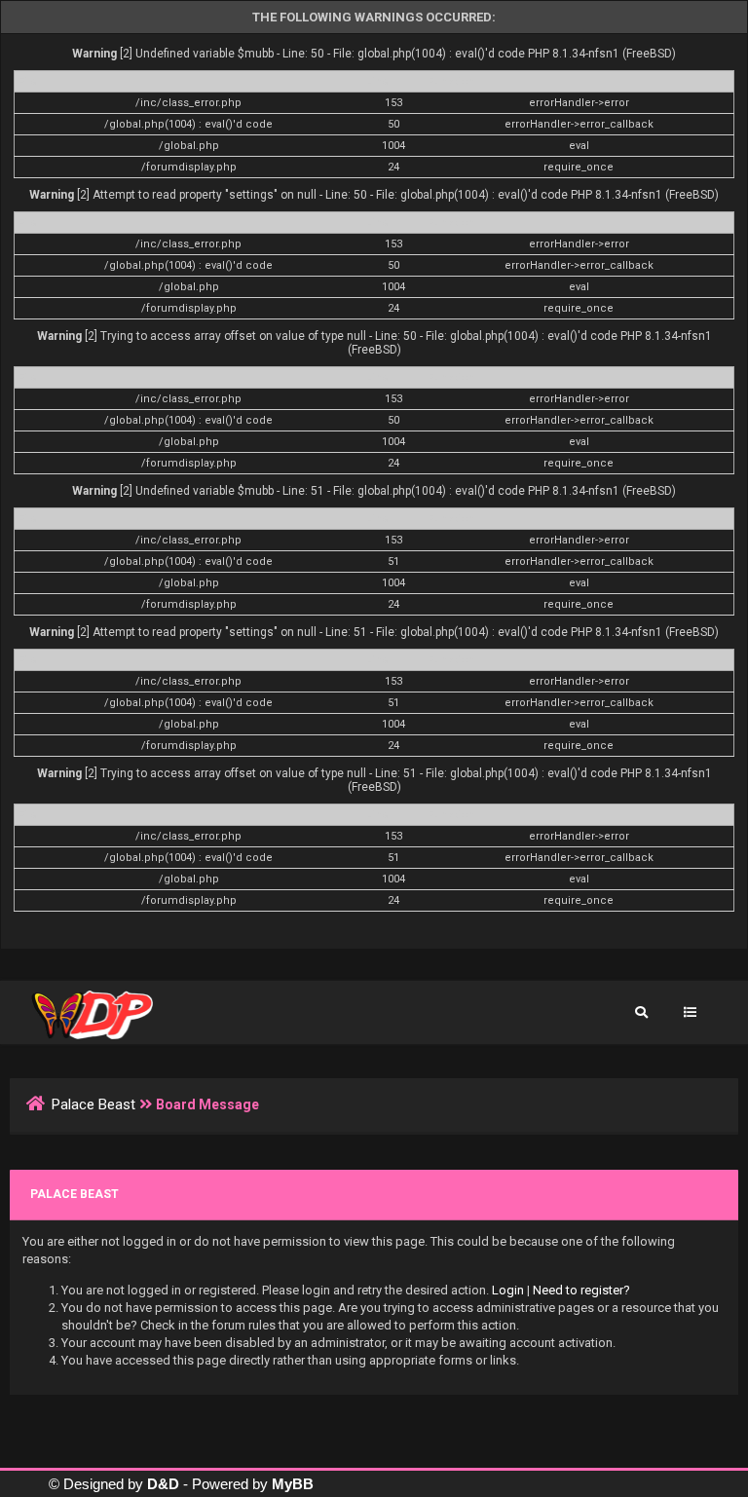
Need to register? (581, 1290)
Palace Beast (93, 1104)
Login (508, 1290)
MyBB (293, 1484)
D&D (163, 1484)
